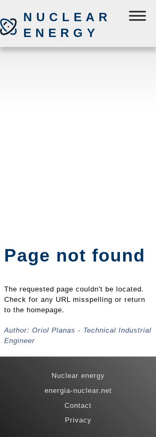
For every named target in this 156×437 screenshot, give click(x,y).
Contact (78, 405)
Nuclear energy (67, 25)
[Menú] (138, 17)
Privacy (78, 420)
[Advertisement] (78, 128)
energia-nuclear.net (78, 390)
